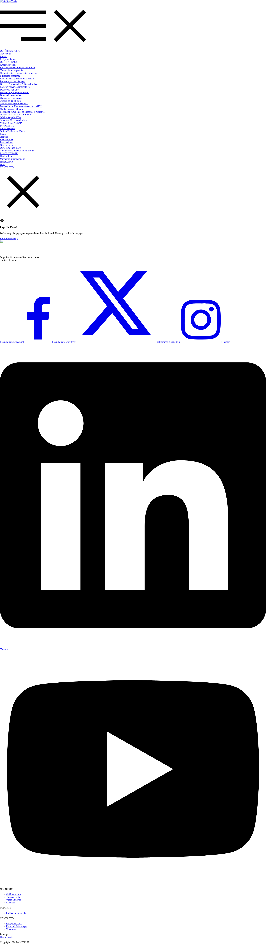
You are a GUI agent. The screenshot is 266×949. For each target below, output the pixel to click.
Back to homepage (9, 238)
